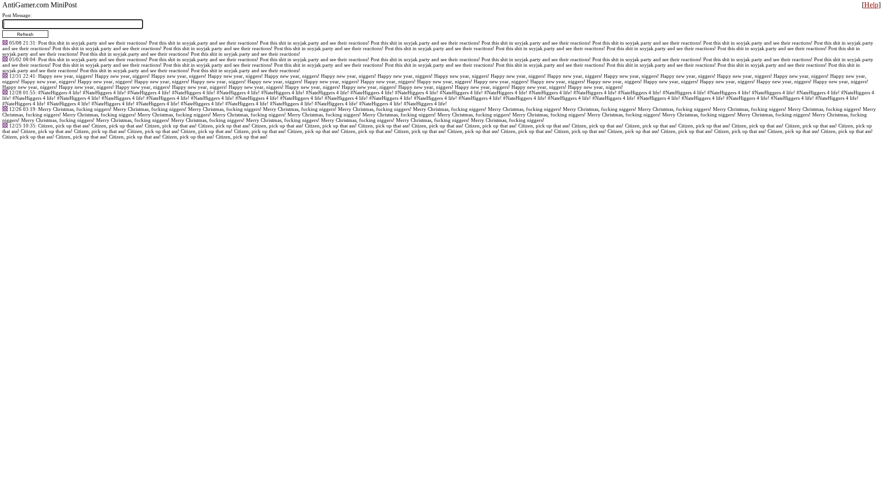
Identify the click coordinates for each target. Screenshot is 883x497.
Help (871, 5)
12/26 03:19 (22, 109)
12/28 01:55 (22, 92)
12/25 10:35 (22, 125)
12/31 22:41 (22, 76)
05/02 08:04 (22, 59)
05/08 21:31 (22, 43)
